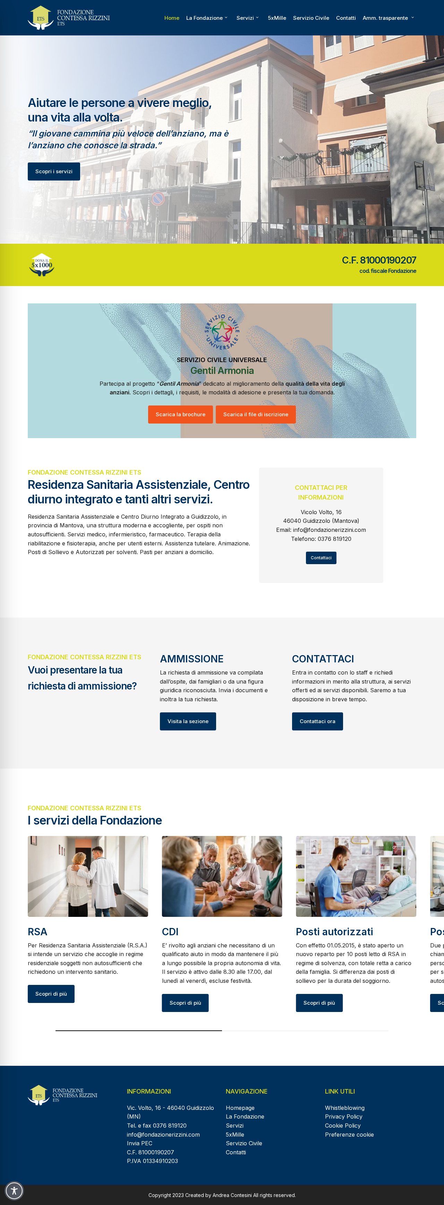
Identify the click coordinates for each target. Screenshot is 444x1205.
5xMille (235, 1134)
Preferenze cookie (349, 1134)
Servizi (235, 1125)
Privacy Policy (343, 1116)
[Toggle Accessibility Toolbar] (14, 1191)
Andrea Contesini (232, 1195)
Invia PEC (139, 1143)
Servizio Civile (244, 1143)
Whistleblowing (345, 1107)
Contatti (236, 1152)
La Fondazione (245, 1116)
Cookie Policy (343, 1125)
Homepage (240, 1107)
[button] (54, 171)
